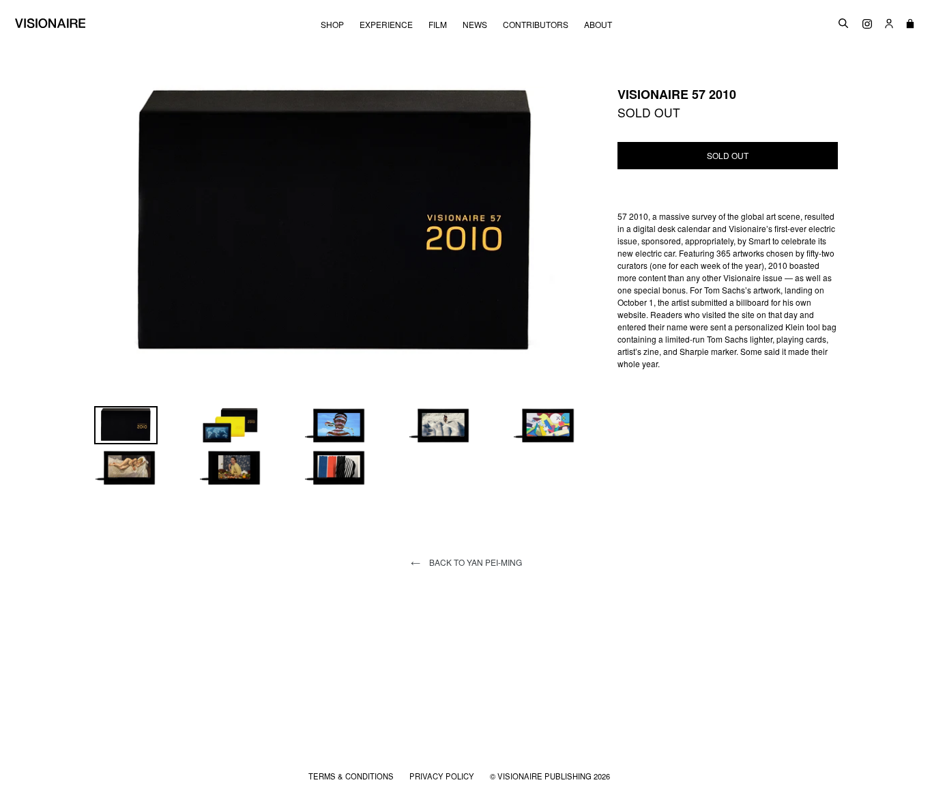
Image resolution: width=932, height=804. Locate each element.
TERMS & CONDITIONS (352, 776)
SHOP (332, 24)
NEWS (475, 24)
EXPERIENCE (386, 24)
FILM (437, 24)
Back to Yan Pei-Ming (474, 562)
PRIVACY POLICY (442, 776)
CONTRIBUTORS (535, 24)
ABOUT (598, 24)
